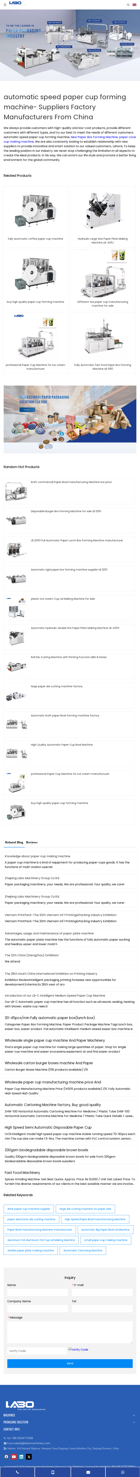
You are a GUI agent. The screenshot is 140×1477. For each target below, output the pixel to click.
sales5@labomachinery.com (32, 1443)
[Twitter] (29, 1457)
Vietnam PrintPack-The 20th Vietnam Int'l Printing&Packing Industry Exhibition (60, 915)
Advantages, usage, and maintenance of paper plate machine (49, 933)
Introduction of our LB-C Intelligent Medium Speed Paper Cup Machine (55, 995)
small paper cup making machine (105, 1240)
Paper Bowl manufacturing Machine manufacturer (39, 1230)
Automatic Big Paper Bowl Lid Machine (105, 1230)
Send (70, 1363)
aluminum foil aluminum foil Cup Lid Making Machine (41, 1240)
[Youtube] (14, 1457)
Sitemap (78, 1466)
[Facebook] (6, 1457)
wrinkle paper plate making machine (30, 1250)
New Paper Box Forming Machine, (95, 137)
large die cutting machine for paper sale (85, 1209)
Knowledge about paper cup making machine (37, 856)
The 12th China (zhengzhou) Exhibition (32, 955)
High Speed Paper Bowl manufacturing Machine (95, 1219)
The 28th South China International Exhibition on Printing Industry (51, 974)
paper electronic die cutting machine (31, 1219)
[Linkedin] (21, 1457)
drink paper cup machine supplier (28, 1209)
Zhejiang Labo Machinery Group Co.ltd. (32, 878)
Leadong (104, 1466)
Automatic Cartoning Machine (82, 1250)
